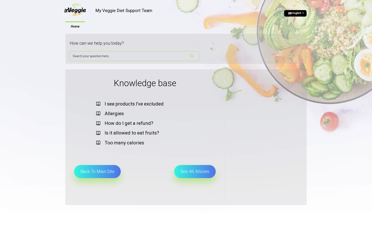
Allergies (114, 113)
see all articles (195, 171)
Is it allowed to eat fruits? (132, 133)
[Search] (192, 56)
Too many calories (124, 142)
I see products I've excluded (134, 104)
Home (75, 26)
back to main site (97, 171)
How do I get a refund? (129, 123)
